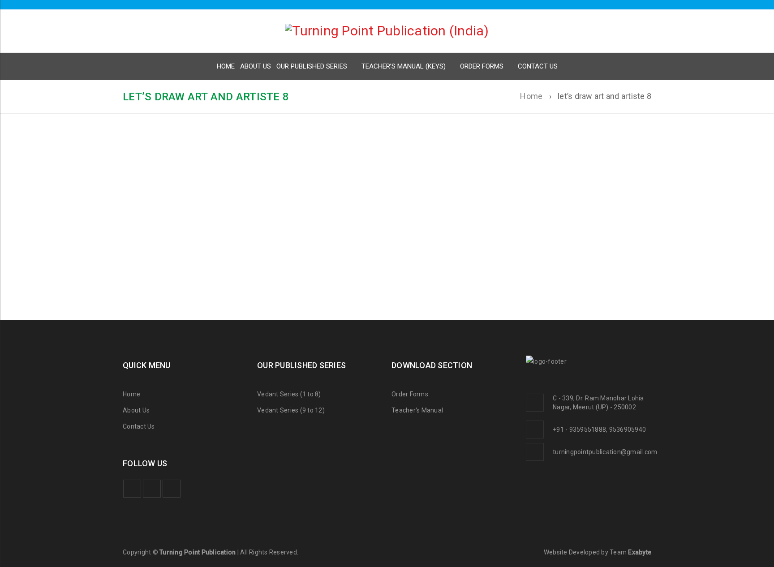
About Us (136, 410)
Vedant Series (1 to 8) (289, 394)
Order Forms (409, 394)
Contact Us (139, 426)
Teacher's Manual (417, 410)
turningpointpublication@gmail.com (605, 451)
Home (531, 96)
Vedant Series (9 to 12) (291, 410)
